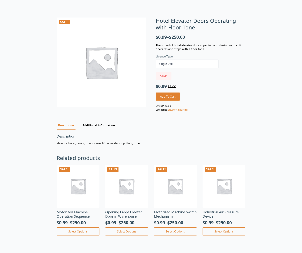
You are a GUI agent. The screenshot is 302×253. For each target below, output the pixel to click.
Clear (163, 76)
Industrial (183, 109)
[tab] (66, 125)
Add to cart (167, 96)
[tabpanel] (151, 139)
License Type (164, 56)
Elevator (172, 109)
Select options (78, 231)
